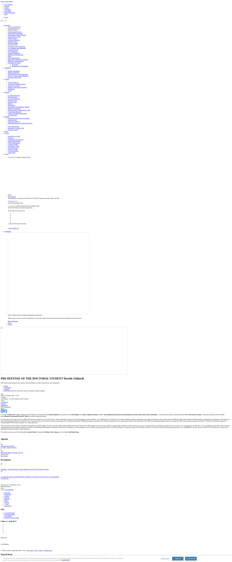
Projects (10, 103)
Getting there (11, 152)
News (9, 323)
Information (7, 231)
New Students (8, 4)
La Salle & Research (14, 95)
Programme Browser (14, 28)
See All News (5, 478)
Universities (7, 11)
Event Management (13, 126)
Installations (11, 89)
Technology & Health (14, 63)
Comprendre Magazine (14, 112)
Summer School (12, 41)
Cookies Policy (66, 560)
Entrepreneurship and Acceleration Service (20, 123)
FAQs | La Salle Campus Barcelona (18, 76)
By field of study (13, 45)
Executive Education (14, 40)
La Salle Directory (13, 151)
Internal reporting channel (11, 518)
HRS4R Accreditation (14, 108)
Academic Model (13, 144)
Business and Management (15, 55)
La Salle (6, 133)
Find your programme (14, 27)
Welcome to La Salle (14, 136)
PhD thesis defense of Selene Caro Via (12, 452)
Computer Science (13, 50)
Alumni (6, 8)
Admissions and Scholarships (20, 66)
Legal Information (13, 148)
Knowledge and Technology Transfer (18, 107)
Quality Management (14, 143)
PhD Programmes (13, 43)
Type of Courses (12, 30)
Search (6, 17)
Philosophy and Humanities (16, 61)
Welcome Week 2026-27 (8, 446)
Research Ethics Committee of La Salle (19, 110)
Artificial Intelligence (14, 53)
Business (6, 117)
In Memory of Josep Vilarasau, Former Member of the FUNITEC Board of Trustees (25, 469)
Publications (11, 105)
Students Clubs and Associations (17, 87)
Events (10, 90)
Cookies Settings (165, 558)
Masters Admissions (13, 72)
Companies (7, 9)
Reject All (177, 558)
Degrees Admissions (14, 71)
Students (6, 6)
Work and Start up (13, 82)
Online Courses (12, 38)
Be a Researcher (12, 97)
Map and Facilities (9, 514)
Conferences (4, 402)
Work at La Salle (13, 149)
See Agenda (4, 456)
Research (7, 92)
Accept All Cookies (191, 558)
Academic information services (17, 84)
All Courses (15, 64)
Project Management (14, 58)
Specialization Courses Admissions (18, 74)
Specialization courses (14, 37)
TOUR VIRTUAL (13, 228)
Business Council (13, 130)
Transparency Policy (14, 146)
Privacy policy (39, 550)
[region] (116, 559)
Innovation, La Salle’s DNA (16, 128)
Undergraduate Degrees (15, 32)
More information (13, 321)
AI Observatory (12, 115)
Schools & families (9, 13)
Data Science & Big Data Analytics (18, 59)
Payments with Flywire (14, 77)
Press (5, 14)
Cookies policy (48, 550)
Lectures (3, 404)
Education (7, 25)
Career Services (12, 120)
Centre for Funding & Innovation (17, 113)
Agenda (6, 389)
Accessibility (8, 516)
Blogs (6, 131)
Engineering (4, 405)
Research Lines (12, 102)
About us (10, 138)
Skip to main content (7, 1)
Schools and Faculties (14, 141)
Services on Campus (14, 86)
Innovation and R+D (14, 121)
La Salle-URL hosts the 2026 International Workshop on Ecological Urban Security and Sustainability (30, 477)
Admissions (7, 68)
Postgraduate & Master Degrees (17, 35)
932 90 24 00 (12, 196)
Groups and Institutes (14, 99)
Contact (6, 154)
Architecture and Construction (16, 46)
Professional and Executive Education (19, 118)
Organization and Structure (15, 139)
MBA (9, 56)
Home (6, 386)
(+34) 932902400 (8, 490)
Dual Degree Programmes (15, 33)
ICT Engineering (13, 51)
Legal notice (30, 550)
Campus (6, 79)
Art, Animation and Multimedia (17, 48)
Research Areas (12, 100)
